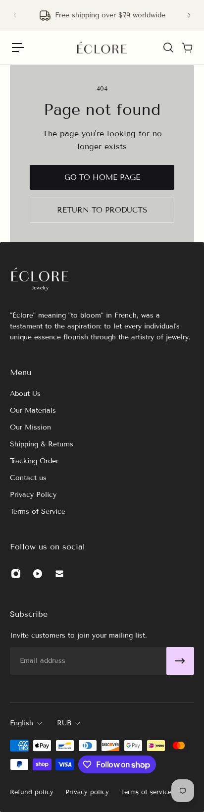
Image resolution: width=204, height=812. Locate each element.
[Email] (59, 574)
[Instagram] (16, 574)
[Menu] (18, 47)
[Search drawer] (167, 47)
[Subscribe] (180, 661)
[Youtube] (38, 574)
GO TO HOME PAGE (102, 177)
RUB (64, 723)
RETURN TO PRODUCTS (102, 210)
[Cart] (186, 47)
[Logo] (102, 47)
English (21, 723)
